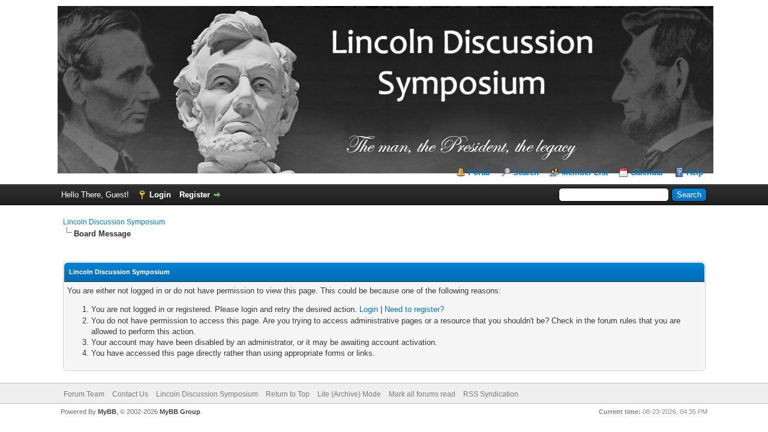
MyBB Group (180, 411)
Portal (479, 172)
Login (160, 194)
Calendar (647, 172)
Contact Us (130, 394)
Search (526, 172)
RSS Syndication (490, 394)
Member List (585, 172)
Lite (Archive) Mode (349, 394)
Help (694, 172)
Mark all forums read (422, 394)
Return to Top (288, 394)
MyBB (107, 411)
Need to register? (414, 309)
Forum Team (84, 394)
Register (194, 194)
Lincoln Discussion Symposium (114, 222)
